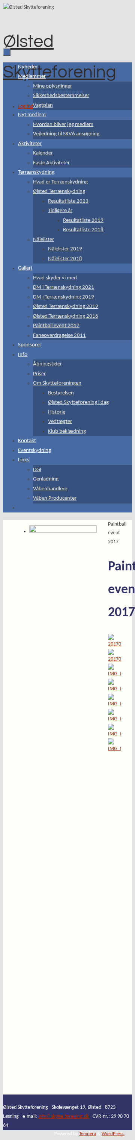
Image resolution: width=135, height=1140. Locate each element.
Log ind (25, 106)
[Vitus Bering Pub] (114, 644)
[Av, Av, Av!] (114, 674)
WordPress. (113, 1134)
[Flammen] (114, 659)
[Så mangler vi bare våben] (114, 719)
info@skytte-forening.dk (63, 1116)
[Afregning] (114, 704)
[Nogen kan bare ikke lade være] (114, 734)
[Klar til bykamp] (114, 749)
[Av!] (114, 689)
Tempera (87, 1134)
